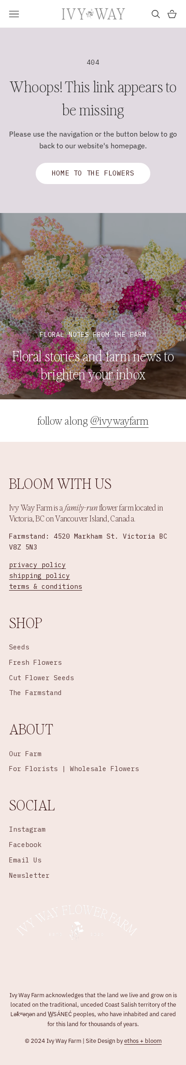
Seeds (19, 647)
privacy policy (37, 564)
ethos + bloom (143, 1041)
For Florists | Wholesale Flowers (74, 768)
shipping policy (39, 575)
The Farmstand (35, 692)
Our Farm (25, 753)
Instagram (27, 829)
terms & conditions (45, 586)
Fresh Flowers (35, 662)
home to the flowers (93, 173)
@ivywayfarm (119, 420)
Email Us (25, 860)
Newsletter (29, 875)
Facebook (25, 844)
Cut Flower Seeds (41, 677)
